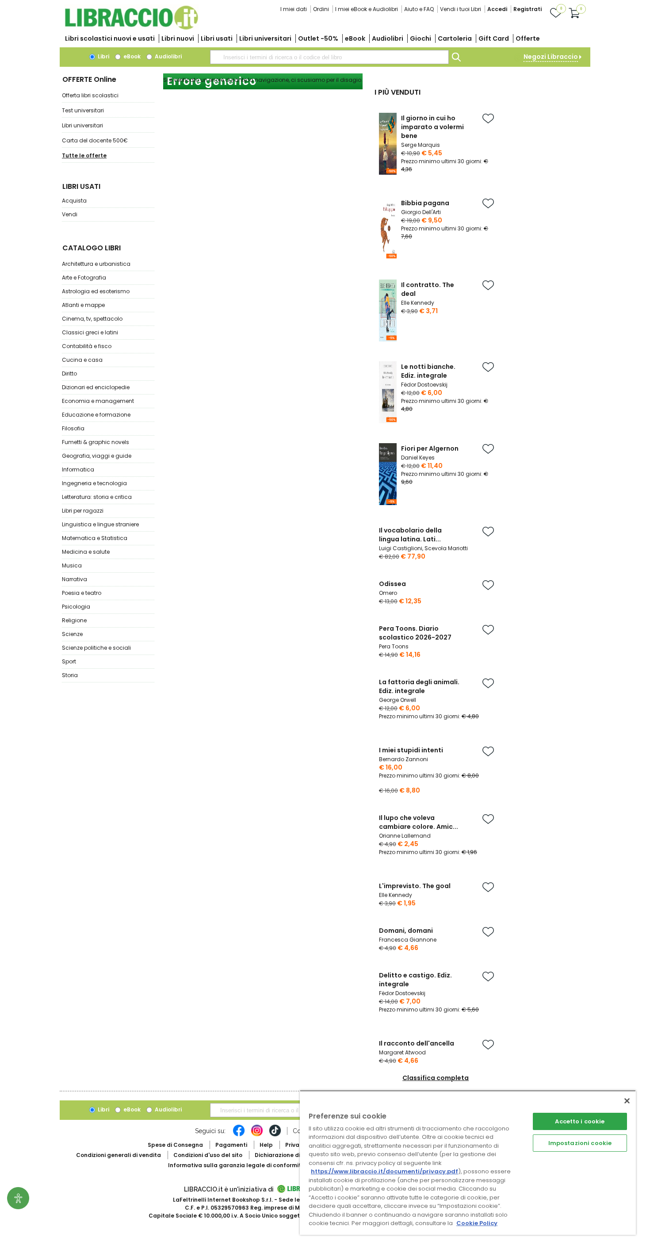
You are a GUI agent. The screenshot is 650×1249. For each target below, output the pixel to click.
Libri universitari (265, 38)
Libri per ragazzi (82, 510)
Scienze (72, 634)
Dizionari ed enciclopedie (96, 387)
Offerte (528, 38)
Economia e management (98, 401)
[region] (468, 1162)
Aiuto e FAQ (419, 9)
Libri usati (217, 38)
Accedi (497, 9)
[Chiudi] (627, 1100)
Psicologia (76, 606)
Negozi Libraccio (551, 56)
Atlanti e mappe (83, 305)
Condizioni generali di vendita (118, 1155)
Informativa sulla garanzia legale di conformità (236, 1165)
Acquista (74, 200)
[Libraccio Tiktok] (275, 1135)
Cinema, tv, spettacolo (92, 318)
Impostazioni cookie (580, 1143)
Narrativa (74, 579)
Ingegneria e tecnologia (94, 483)
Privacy (295, 1145)
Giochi (420, 38)
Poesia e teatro (81, 593)
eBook (355, 38)
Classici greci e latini (90, 332)
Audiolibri (387, 38)
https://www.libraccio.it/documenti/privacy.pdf (384, 1171)
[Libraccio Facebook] (239, 1135)
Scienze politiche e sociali (96, 647)
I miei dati (293, 9)
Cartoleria (455, 38)
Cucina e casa (82, 360)
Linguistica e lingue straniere (100, 524)
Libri (102, 56)
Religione (74, 620)
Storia (70, 675)
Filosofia (73, 428)
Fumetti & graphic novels (95, 442)
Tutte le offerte (84, 155)
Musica (72, 565)
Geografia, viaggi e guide (96, 456)
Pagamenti (231, 1145)
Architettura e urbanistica (96, 264)
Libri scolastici (110, 38)
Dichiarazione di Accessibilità (297, 1155)
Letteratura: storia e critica (97, 497)
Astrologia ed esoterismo (96, 291)
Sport (69, 661)
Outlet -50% (318, 38)
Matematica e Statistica (94, 538)
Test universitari (83, 110)
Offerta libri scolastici (90, 95)
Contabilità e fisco (86, 346)
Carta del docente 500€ (95, 140)
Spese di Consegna (175, 1145)
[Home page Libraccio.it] (131, 27)
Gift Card (493, 38)
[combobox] (329, 57)
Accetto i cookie (579, 1121)
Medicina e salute (86, 552)
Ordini (321, 9)
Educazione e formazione (96, 414)
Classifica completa (435, 1077)
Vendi (69, 214)
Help (266, 1145)
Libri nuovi (177, 38)
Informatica (78, 469)
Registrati (527, 9)
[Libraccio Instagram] (257, 1135)
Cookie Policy (476, 1223)
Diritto (69, 373)
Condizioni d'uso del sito (207, 1155)
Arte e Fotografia (84, 277)
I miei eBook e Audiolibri (366, 9)
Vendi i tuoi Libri (460, 9)
